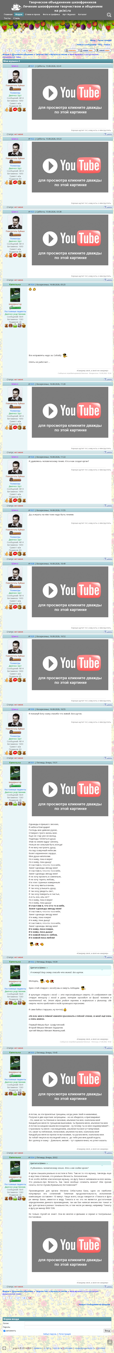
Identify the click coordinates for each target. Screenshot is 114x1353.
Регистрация (65, 1334)
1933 (32, 1052)
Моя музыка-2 (77, 54)
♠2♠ (19, 103)
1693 (21, 100)
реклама (68, 1348)
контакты (57, 1348)
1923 (32, 211)
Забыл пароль (50, 1334)
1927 (32, 510)
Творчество (41, 54)
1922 (32, 138)
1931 (32, 762)
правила (38, 1348)
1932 (32, 961)
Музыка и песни (58, 54)
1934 (32, 1157)
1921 (32, 66)
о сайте (47, 1348)
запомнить (11, 1330)
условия (101, 1348)
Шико (15, 65)
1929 (32, 636)
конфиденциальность (85, 1348)
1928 (32, 563)
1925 (32, 384)
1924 (32, 284)
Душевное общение (22, 54)
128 (23, 50)
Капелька (15, 284)
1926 (32, 457)
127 (18, 50)
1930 (32, 709)
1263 (21, 319)
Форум (6, 54)
